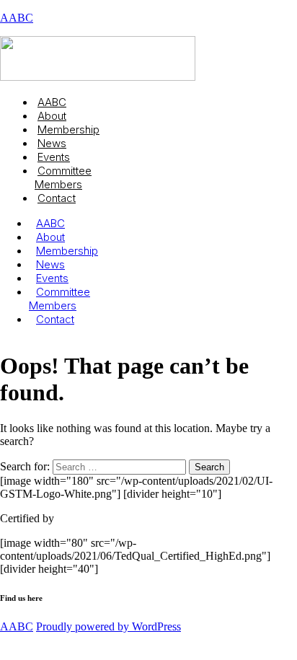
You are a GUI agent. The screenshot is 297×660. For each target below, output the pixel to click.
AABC (16, 18)
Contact (56, 198)
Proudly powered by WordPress (108, 626)
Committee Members (63, 177)
